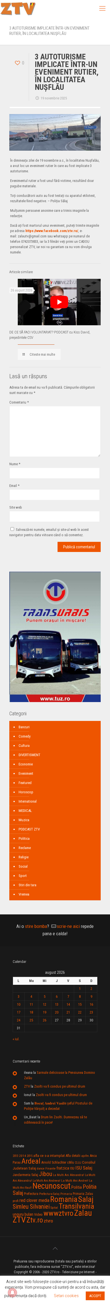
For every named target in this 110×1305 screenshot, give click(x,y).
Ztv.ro (35, 1220)
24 (18, 1020)
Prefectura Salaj (49, 1194)
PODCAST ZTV (29, 829)
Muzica (24, 820)
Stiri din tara (27, 885)
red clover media (34, 1200)
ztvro (48, 1221)
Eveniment (26, 773)
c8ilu (70, 1162)
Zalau (83, 1213)
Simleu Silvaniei (31, 1206)
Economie (26, 764)
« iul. (16, 1039)
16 (91, 1004)
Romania (63, 1199)
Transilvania (76, 1206)
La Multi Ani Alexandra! (68, 1175)
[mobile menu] (102, 8)
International (28, 801)
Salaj (85, 1199)
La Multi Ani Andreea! (46, 1180)
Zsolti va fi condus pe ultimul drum (59, 1086)
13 (56, 1004)
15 (80, 1004)
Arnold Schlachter (53, 1162)
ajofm (85, 1156)
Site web (15, 507)
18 (31, 1012)
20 (56, 1012)
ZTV (27, 1086)
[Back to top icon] (55, 1248)
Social (23, 866)
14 (68, 1004)
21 (68, 1012)
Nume (14, 464)
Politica (24, 838)
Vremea (24, 894)
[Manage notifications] (12, 1292)
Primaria (66, 1194)
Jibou (45, 1173)
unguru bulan (23, 1214)
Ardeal (30, 1161)
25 (31, 1020)
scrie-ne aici (68, 926)
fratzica (62, 1168)
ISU (72, 1168)
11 (31, 1004)
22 (80, 1012)
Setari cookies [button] (66, 1295)
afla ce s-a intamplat (49, 1155)
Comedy (24, 736)
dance (41, 1168)
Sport (23, 876)
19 (44, 1012)
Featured (25, 783)
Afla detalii (73, 1156)
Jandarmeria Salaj (25, 1175)
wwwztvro (58, 1213)
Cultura (24, 745)
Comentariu (19, 402)
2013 (15, 1156)
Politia (76, 1187)
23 (91, 1012)
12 (44, 1004)
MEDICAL (25, 811)
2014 (22, 1156)
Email (14, 486)
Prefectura (31, 1194)
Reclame (25, 848)
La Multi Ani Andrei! (74, 1180)
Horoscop (26, 792)
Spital (54, 1208)
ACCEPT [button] (95, 1296)
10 (18, 1004)
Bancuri (24, 727)
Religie (23, 857)
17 (18, 1012)
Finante (50, 1168)
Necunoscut (51, 1186)
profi (16, 1201)
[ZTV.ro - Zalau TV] (18, 8)
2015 (29, 1156)
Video (38, 1214)
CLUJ (78, 1162)
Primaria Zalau (83, 1194)
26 (44, 1020)
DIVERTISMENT (29, 755)
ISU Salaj (83, 1168)
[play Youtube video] (59, 302)
